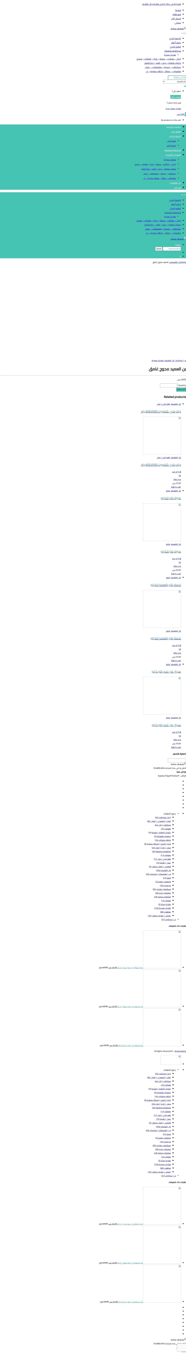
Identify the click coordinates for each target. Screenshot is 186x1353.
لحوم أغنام (176, 43)
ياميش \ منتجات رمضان (159, 916)
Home (183, 262)
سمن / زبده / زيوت (161, 848)
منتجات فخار (164, 904)
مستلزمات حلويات (162, 889)
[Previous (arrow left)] (185, 1351)
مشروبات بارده (163, 893)
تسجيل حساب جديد (173, 108)
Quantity (182, 385)
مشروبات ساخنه (162, 897)
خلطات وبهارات (163, 840)
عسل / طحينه (163, 863)
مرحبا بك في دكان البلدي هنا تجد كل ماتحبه (161, 4)
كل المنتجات (175, 183)
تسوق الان (176, 19)
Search (178, 245)
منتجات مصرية (170, 55)
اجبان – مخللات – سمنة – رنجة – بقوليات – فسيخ (159, 59)
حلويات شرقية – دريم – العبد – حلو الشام (162, 63)
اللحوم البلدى (175, 136)
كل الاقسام (176, 262)
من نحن (177, 187)
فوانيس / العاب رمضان (160, 866)
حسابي (177, 23)
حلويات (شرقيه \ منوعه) (161, 832)
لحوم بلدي (171, 141)
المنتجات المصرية (173, 155)
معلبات (166, 900)
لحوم (168, 491)
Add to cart (181, 389)
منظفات (165, 912)
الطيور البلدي (175, 47)
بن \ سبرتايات (180, 360)
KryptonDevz (180, 1051)
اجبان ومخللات (163, 817)
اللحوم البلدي (175, 38)
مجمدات (165, 885)
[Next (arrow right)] (182, 1351)
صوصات (166, 855)
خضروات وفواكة (162, 836)
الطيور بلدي (176, 132)
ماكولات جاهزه (163, 882)
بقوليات (166, 829)
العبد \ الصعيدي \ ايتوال (159, 821)
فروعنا (178, 10)
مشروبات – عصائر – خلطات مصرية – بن (163, 71)
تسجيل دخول (175, 97)
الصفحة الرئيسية (173, 127)
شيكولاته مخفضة (172, 51)
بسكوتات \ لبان (163, 825)
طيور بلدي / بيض (163, 404)
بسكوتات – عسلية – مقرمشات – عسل (163, 67)
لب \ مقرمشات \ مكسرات (158, 874)
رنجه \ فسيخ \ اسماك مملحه (157, 844)
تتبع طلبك (177, 14)
